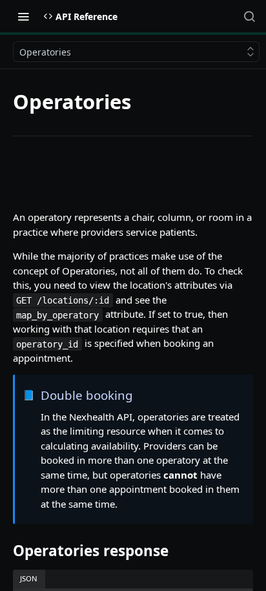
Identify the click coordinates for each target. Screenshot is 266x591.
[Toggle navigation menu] (23, 16)
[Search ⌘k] (249, 16)
